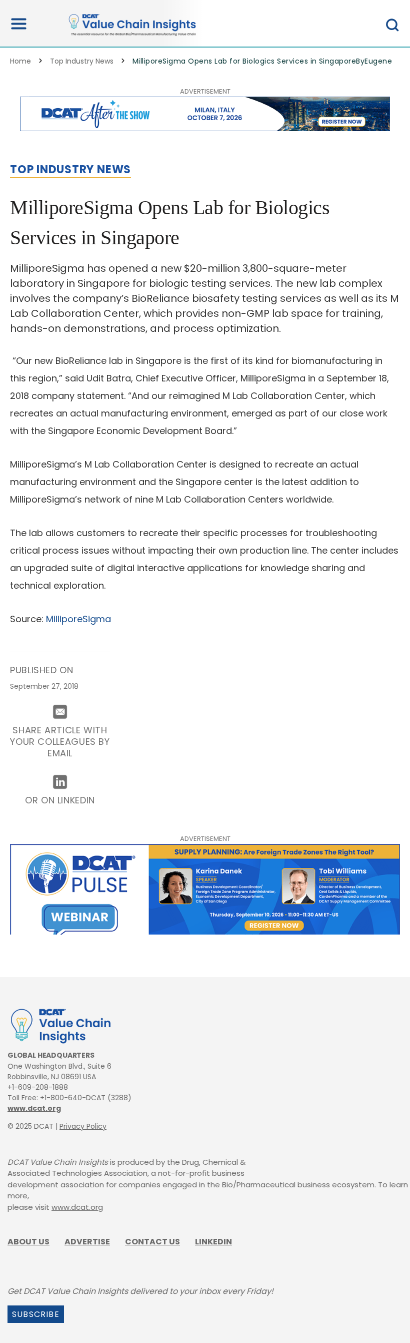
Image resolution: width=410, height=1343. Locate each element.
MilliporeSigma (78, 619)
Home (20, 61)
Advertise (87, 1241)
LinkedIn (213, 1241)
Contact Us (152, 1241)
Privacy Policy (83, 1126)
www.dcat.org (34, 1108)
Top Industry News (82, 61)
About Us (29, 1241)
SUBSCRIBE (36, 1314)
